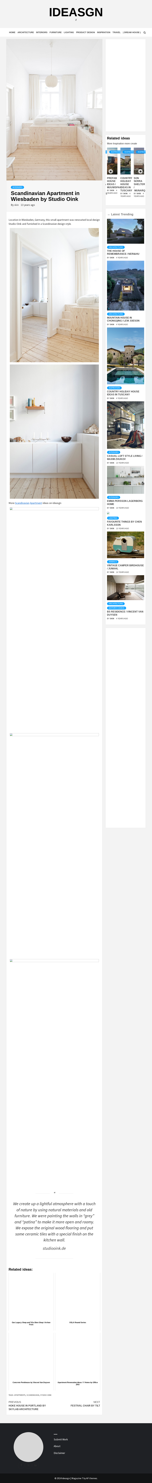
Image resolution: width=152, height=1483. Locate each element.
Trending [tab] (127, 214)
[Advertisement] (125, 85)
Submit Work (61, 1439)
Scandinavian (22, 503)
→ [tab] (108, 214)
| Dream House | (132, 32)
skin (16, 205)
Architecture (26, 32)
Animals (113, 562)
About (57, 1446)
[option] (125, 176)
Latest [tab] (115, 214)
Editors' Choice (116, 608)
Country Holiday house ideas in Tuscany (126, 184)
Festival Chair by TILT (85, 1404)
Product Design (85, 32)
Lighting (69, 32)
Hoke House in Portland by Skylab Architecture (27, 1406)
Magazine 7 (77, 1478)
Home (12, 32)
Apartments (20, 1395)
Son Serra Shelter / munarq (139, 184)
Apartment (36, 503)
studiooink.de (54, 1248)
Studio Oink (46, 1395)
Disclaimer (59, 1453)
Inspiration (103, 32)
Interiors (41, 32)
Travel (117, 32)
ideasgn (76, 12)
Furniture (56, 32)
